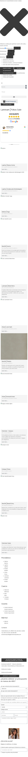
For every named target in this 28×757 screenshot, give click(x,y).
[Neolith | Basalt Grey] (14, 488)
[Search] (26, 87)
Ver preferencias (7, 70)
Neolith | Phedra (6, 361)
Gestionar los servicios (8, 61)
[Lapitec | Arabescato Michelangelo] (14, 179)
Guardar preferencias (8, 73)
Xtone (15, 328)
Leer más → (5, 169)
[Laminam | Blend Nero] (14, 271)
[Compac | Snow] (14, 455)
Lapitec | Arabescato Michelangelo (12, 189)
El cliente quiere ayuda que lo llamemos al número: (13, 747)
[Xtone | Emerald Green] (14, 384)
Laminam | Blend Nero (8, 286)
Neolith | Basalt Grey (8, 503)
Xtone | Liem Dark (7, 327)
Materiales (9, 167)
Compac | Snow (6, 469)
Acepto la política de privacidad (10, 752)
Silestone (9, 432)
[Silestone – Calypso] (14, 416)
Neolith (10, 248)
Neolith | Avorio (6, 246)
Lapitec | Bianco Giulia (8, 165)
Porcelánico (14, 167)
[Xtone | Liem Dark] (14, 312)
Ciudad (2, 704)
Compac (6, 471)
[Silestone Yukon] (14, 528)
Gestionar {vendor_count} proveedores (12, 62)
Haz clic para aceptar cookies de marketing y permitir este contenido (14, 660)
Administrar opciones (8, 59)
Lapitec (5, 167)
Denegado (19, 68)
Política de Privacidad (8, 77)
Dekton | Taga (6, 212)
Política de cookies (7, 75)
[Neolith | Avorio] (14, 231)
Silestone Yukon (6, 543)
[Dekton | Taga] (14, 202)
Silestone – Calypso (7, 431)
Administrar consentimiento (9, 676)
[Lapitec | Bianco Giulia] (14, 155)
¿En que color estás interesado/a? (9, 691)
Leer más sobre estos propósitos (11, 64)
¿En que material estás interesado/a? (10, 686)
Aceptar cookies (7, 68)
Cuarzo (5, 432)
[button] (14, 22)
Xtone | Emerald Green (8, 397)
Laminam (6, 287)
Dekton (5, 213)
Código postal (4, 709)
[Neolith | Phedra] (14, 346)
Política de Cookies (6, 669)
